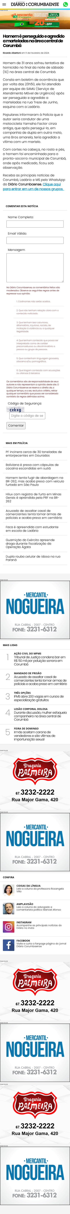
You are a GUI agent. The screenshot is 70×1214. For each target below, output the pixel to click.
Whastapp (65, 4)
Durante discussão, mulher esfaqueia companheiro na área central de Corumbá (40, 716)
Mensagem (16, 250)
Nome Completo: (21, 217)
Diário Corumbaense (35, 4)
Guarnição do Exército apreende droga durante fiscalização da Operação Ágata (30, 543)
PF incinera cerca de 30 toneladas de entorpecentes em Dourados (34, 454)
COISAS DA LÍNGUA (29, 885)
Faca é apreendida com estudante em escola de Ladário (32, 529)
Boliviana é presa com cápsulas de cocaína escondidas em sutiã (32, 467)
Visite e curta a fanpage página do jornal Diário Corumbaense (41, 945)
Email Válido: (17, 233)
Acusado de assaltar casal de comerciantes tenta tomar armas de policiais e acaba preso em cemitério (34, 514)
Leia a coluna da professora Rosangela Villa (40, 890)
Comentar (16, 425)
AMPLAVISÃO (25, 904)
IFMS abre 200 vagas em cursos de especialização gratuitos (39, 698)
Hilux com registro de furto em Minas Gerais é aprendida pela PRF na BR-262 (33, 497)
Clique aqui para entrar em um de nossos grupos (33, 186)
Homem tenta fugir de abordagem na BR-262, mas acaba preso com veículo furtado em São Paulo (35, 481)
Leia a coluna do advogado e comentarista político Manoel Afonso (39, 908)
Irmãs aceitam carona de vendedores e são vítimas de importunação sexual (34, 736)
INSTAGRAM (24, 922)
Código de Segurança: (25, 403)
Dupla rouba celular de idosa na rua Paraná (33, 558)
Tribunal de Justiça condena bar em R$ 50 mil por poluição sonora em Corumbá (39, 660)
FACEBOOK (23, 940)
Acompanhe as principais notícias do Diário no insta (39, 927)
